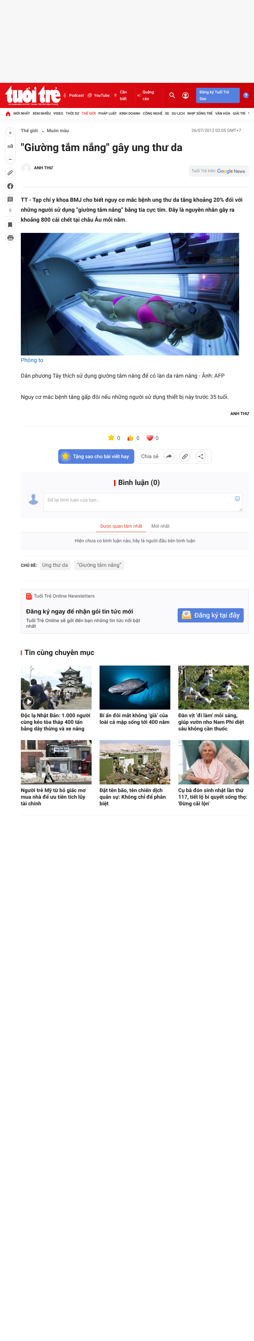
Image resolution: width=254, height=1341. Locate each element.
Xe (167, 113)
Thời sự (72, 113)
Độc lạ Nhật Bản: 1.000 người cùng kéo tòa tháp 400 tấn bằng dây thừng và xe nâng (55, 722)
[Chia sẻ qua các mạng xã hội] (200, 456)
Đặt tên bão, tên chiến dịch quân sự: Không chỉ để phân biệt (133, 797)
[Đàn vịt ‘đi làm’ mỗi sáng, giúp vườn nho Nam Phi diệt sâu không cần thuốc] (213, 688)
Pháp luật (108, 113)
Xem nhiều (41, 113)
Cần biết (123, 95)
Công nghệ (152, 113)
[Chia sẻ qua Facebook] (169, 456)
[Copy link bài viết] (185, 456)
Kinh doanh (129, 113)
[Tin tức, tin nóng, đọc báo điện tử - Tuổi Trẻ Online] (33, 95)
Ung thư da (55, 565)
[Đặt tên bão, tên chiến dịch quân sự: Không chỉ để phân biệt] (135, 762)
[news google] (219, 171)
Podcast (76, 95)
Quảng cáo (148, 95)
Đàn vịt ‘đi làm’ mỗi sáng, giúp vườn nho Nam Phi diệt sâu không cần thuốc (211, 722)
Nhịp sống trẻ (200, 113)
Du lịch (178, 113)
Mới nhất (22, 113)
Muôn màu (58, 131)
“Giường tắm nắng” (99, 565)
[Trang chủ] (8, 113)
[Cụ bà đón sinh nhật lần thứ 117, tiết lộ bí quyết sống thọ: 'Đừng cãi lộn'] (213, 762)
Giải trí (239, 113)
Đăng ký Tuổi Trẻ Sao (214, 95)
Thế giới (89, 113)
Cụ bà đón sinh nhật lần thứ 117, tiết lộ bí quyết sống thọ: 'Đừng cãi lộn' (212, 797)
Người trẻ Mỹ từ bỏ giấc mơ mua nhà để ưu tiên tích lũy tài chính (53, 797)
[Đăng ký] (211, 615)
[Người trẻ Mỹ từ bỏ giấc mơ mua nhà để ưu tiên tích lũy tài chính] (56, 762)
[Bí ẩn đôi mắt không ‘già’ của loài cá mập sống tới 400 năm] (135, 688)
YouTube (101, 95)
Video (58, 113)
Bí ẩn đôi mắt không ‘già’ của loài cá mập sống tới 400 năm (135, 718)
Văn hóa (222, 113)
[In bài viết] (10, 238)
